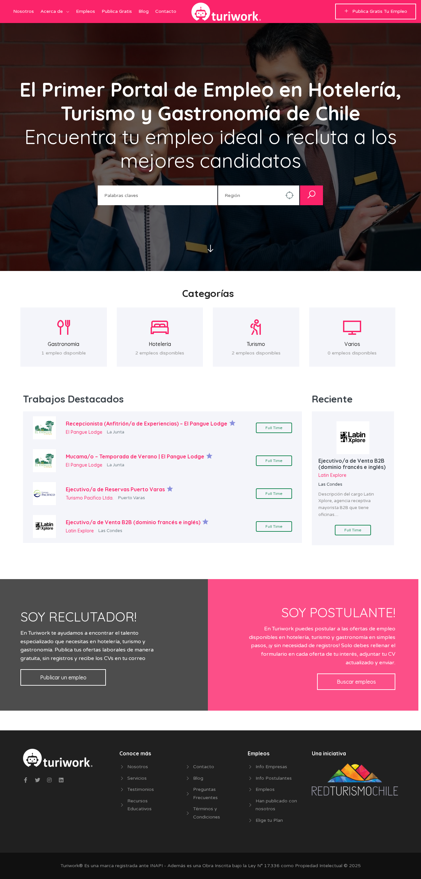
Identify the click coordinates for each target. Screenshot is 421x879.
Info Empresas (271, 766)
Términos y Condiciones (206, 813)
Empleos (85, 11)
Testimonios (140, 789)
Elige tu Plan (269, 820)
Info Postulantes (274, 778)
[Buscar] (311, 195)
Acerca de (51, 11)
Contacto (165, 11)
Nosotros (23, 11)
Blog (143, 11)
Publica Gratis (117, 11)
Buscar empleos (356, 681)
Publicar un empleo (63, 677)
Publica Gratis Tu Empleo (379, 11)
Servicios (137, 778)
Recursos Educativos (139, 805)
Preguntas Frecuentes (205, 793)
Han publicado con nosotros (276, 805)
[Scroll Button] (210, 249)
